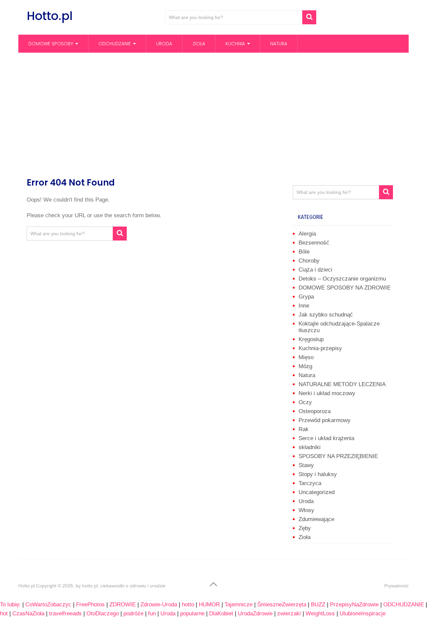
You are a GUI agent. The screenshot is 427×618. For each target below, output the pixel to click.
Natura (278, 43)
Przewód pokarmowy (325, 420)
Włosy (306, 510)
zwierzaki (289, 613)
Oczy (305, 402)
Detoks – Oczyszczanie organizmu (342, 279)
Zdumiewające (316, 519)
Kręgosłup (311, 339)
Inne (304, 306)
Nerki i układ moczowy (327, 393)
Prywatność (396, 585)
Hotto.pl (50, 16)
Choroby (309, 261)
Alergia (307, 234)
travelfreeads (65, 613)
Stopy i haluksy (318, 474)
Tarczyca (310, 483)
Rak (304, 429)
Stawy (306, 465)
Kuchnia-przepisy (320, 348)
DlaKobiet (221, 613)
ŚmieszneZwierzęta (281, 604)
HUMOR (209, 604)
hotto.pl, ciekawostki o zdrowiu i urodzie (123, 585)
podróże (133, 613)
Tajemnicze (239, 604)
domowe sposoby (50, 43)
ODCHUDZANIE (403, 604)
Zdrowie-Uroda (158, 604)
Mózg (305, 366)
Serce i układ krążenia (326, 438)
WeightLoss (320, 613)
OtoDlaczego (102, 613)
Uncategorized (317, 492)
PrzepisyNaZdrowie (354, 604)
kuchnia (235, 43)
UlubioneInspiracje (363, 613)
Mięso (306, 357)
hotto (188, 604)
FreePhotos (90, 604)
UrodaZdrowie (255, 613)
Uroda (164, 43)
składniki (310, 447)
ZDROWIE (122, 604)
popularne (192, 613)
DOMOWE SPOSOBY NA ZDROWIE (345, 288)
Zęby (305, 528)
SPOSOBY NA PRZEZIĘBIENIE (338, 456)
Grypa (306, 297)
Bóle (304, 252)
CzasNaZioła (28, 613)
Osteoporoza (315, 411)
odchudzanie (114, 43)
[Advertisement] (213, 111)
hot (4, 613)
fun (152, 613)
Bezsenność (314, 243)
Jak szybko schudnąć (326, 314)
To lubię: (10, 604)
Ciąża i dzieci (315, 270)
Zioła (198, 43)
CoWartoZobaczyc (48, 604)
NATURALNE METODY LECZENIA (342, 384)
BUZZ (318, 604)
